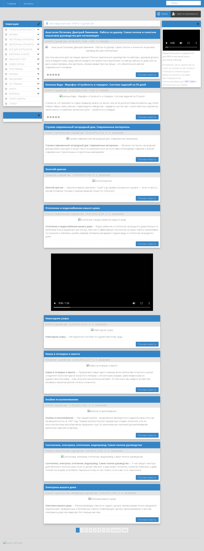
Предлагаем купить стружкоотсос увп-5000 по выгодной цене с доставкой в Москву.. (178, 56)
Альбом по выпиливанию (61, 399)
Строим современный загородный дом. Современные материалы (87, 127)
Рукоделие (50, 174)
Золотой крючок (55, 169)
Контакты (28, 3)
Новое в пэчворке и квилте (62, 353)
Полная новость (147, 74)
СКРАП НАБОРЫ (17, 98)
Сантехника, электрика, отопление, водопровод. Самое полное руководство (93, 445)
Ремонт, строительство (57, 132)
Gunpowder (118, 132)
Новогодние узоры (57, 318)
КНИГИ (49, 41)
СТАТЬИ (13, 103)
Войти (165, 13)
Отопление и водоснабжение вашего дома (72, 208)
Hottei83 (104, 41)
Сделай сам (61, 41)
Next (125, 530)
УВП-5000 (190, 81)
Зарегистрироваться (187, 13)
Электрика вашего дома (60, 487)
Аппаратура (77, 492)
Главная (11, 3)
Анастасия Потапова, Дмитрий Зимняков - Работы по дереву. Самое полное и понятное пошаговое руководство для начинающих (100, 34)
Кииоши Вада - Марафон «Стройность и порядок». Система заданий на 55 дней (95, 84)
